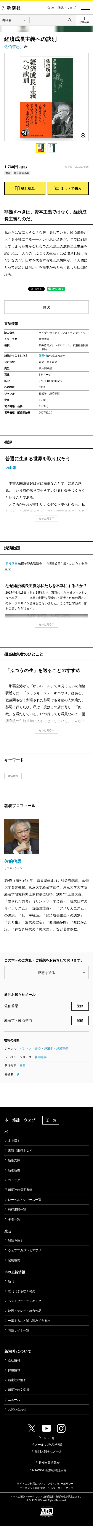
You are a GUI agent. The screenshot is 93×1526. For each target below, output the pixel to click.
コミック (14, 1180)
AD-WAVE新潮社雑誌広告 (49, 1470)
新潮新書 (14, 1170)
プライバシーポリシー (61, 1483)
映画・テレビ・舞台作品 (24, 1310)
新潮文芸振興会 (49, 1462)
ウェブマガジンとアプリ (24, 1250)
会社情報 (14, 1360)
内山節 (10, 468)
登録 (80, 1006)
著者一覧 (14, 1219)
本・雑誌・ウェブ (63, 7)
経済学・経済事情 (56, 1048)
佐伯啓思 (12, 47)
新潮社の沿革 (17, 1380)
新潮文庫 (14, 1160)
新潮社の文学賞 (18, 1390)
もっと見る (45, 518)
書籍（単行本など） (21, 1150)
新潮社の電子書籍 (20, 1190)
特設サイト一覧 (18, 1330)
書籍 (22, 1065)
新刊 (11, 1281)
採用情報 (14, 1370)
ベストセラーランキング (24, 1301)
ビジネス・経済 (30, 1048)
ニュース (14, 1399)
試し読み (28, 188)
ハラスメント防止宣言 (33, 1488)
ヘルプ (52, 1488)
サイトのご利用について (31, 1483)
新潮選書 (11, 563)
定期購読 (14, 1260)
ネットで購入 (71, 188)
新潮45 (43, 355)
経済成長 (13, 776)
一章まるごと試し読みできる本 (29, 1320)
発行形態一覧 (17, 1209)
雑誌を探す (15, 1240)
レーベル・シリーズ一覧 (24, 1199)
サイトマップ (65, 1488)
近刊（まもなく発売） (23, 1291)
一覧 (53, 1120)
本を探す (14, 1140)
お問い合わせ (17, 1409)
